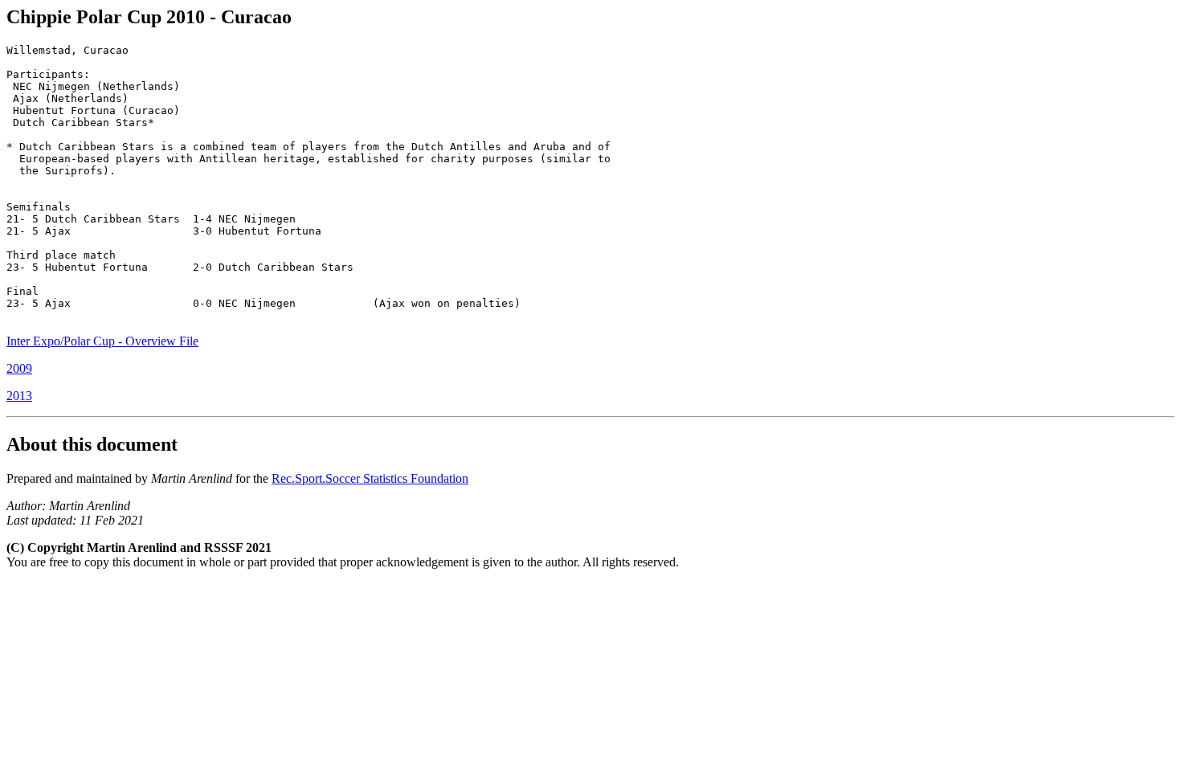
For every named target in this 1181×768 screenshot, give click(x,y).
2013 (19, 395)
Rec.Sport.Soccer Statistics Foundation (370, 478)
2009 (19, 368)
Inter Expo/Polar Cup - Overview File (102, 341)
